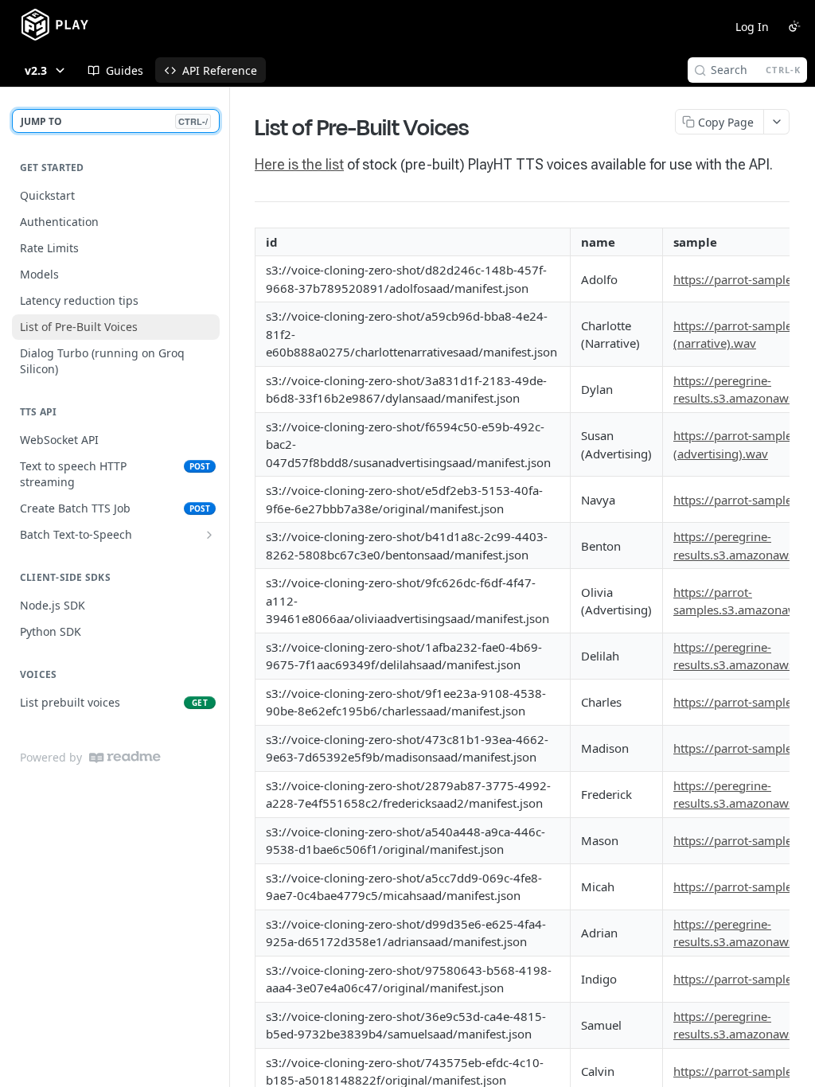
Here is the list (299, 164)
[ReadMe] (125, 757)
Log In (752, 26)
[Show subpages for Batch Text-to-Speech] (209, 534)
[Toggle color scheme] (794, 26)
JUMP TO (114, 121)
